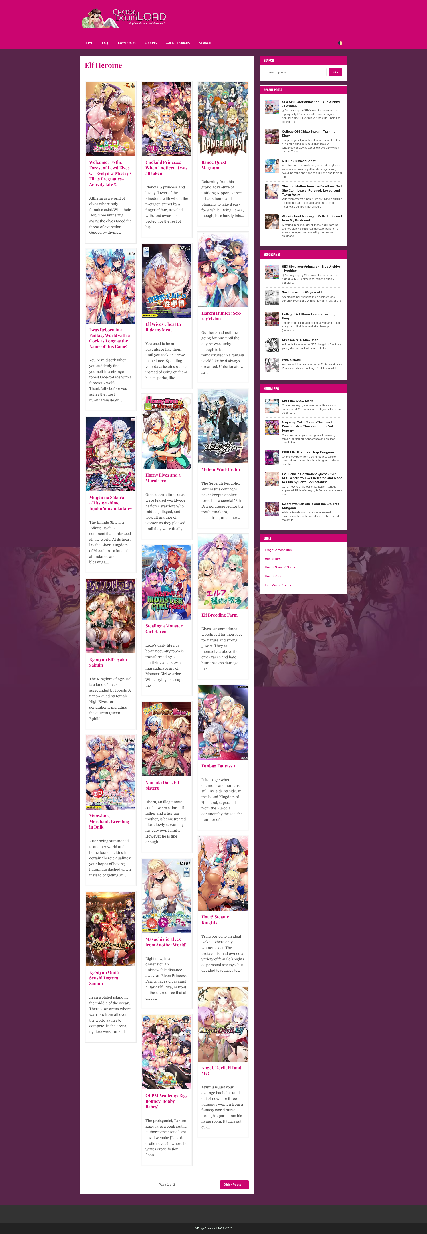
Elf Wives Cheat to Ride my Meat (163, 326)
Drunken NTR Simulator (300, 340)
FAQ (105, 43)
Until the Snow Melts (297, 401)
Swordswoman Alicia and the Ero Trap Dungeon (310, 506)
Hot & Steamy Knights (215, 919)
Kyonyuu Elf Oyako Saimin (108, 662)
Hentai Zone (273, 576)
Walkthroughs (178, 43)
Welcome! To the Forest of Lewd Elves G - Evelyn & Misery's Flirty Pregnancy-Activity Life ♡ (110, 173)
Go (335, 72)
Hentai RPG (273, 558)
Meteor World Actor (221, 469)
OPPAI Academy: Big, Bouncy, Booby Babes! (166, 1100)
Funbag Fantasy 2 (218, 766)
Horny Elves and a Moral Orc (163, 477)
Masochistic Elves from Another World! (166, 941)
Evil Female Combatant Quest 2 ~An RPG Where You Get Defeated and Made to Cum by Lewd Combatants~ (312, 478)
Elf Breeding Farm (219, 615)
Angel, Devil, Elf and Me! (221, 1070)
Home (89, 43)
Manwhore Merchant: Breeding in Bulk (109, 821)
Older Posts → (234, 1184)
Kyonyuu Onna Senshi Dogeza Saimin (104, 977)
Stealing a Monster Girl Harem (164, 628)
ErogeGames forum (279, 550)
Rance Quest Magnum (213, 164)
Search (205, 43)
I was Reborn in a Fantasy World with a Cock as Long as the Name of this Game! (109, 338)
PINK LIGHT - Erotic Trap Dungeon (308, 452)
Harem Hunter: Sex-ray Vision (221, 315)
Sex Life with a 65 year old (302, 292)
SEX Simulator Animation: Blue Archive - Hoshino (311, 104)
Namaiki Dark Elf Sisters (162, 785)
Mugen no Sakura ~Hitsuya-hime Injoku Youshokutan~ (110, 502)
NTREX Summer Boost (299, 161)
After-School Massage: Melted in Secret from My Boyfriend (312, 218)
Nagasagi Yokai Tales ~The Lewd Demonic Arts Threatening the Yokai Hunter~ (309, 426)
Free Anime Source (278, 585)
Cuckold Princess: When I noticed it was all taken (166, 167)
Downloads (126, 43)
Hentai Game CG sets (280, 567)
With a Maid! (291, 360)
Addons (151, 43)
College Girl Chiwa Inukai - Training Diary (309, 133)
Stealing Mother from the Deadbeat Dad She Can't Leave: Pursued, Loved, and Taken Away (312, 190)
